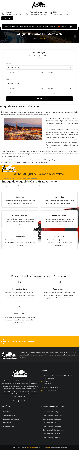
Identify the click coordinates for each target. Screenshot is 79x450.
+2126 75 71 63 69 (49, 384)
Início (6, 27)
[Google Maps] (24, 401)
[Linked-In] (21, 401)
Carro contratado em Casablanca (53, 419)
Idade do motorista (14, 93)
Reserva (7, 18)
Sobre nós (12, 27)
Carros (17, 27)
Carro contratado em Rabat (51, 434)
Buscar (39, 98)
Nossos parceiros (8, 426)
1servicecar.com (31, 447)
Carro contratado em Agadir (51, 412)
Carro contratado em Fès (50, 423)
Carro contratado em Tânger (52, 437)
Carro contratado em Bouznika (52, 415)
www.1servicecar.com (50, 391)
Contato (52, 27)
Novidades (38, 27)
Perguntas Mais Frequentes (11, 419)
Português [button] (63, 27)
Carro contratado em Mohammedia (53, 430)
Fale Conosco (7, 423)
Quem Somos (7, 412)
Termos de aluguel (9, 415)
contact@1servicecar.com (60, 14)
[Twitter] (15, 401)
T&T (48, 447)
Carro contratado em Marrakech (53, 426)
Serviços (31, 27)
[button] (71, 27)
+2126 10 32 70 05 (49, 381)
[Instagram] (18, 401)
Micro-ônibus (24, 27)
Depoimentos (45, 27)
